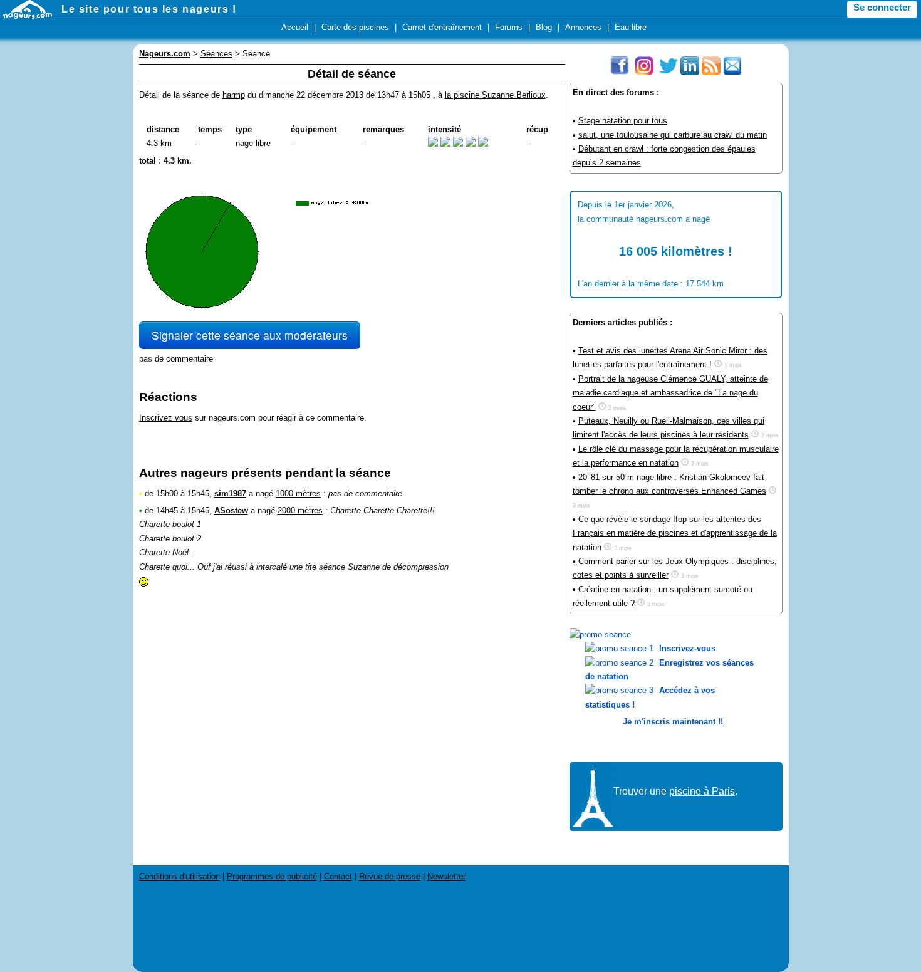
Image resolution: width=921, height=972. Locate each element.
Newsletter (446, 876)
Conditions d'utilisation (179, 876)
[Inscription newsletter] (732, 72)
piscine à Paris (702, 791)
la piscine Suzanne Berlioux (495, 95)
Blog (544, 27)
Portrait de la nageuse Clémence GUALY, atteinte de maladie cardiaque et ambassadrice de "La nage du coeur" (670, 393)
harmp (233, 95)
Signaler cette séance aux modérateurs (250, 335)
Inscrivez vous (165, 417)
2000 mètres (300, 510)
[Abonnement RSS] (711, 72)
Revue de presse (389, 876)
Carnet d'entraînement (442, 27)
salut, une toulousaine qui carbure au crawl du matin (672, 135)
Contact (338, 876)
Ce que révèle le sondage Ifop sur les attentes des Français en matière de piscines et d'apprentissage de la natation (675, 533)
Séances (216, 53)
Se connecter (882, 8)
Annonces (583, 27)
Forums (509, 27)
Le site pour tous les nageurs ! (149, 9)
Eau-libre (631, 27)
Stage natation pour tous (622, 120)
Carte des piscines (355, 27)
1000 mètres (298, 493)
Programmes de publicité (272, 876)
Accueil (294, 27)
